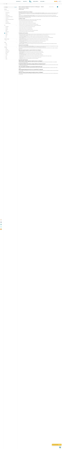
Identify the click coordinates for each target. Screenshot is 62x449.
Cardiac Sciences (7, 15)
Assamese (7, 49)
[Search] (56, 1)
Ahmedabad (7, 26)
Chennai (6, 34)
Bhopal (6, 30)
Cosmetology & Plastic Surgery (9, 16)
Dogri (6, 56)
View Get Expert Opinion (1, 227)
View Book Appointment (1, 220)
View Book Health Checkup (1, 224)
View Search (1, 229)
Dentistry (7, 20)
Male (6, 43)
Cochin (6, 35)
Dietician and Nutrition (8, 23)
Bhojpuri (6, 53)
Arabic (6, 48)
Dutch (6, 57)
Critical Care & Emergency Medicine (10, 19)
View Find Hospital (1, 222)
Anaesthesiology (7, 12)
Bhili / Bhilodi (7, 52)
